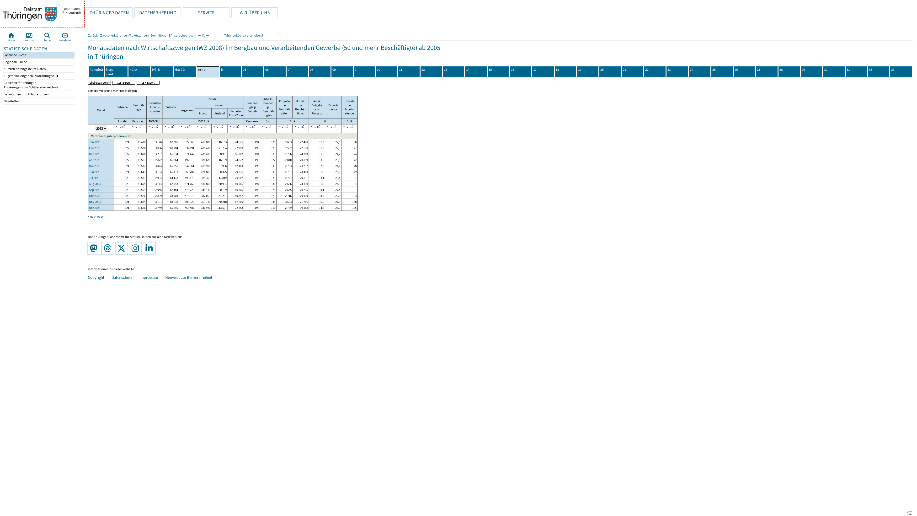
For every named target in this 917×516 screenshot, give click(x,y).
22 (647, 69)
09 (334, 69)
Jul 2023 (94, 178)
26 (736, 69)
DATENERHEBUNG (155, 13)
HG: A (133, 69)
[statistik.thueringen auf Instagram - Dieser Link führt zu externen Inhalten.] (136, 248)
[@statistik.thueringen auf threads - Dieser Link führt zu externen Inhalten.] (109, 248)
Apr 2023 (94, 160)
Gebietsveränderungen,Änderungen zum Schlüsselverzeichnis (30, 85)
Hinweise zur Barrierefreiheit (188, 277)
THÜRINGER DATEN (107, 13)
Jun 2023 (94, 172)
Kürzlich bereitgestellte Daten (24, 69)
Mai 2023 (94, 166)
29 (803, 69)
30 (825, 69)
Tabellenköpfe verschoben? (243, 35)
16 (512, 69)
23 (669, 69)
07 (289, 69)
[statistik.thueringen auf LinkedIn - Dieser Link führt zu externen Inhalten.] (150, 248)
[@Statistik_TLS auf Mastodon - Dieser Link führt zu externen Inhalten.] (95, 248)
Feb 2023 (94, 148)
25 (714, 69)
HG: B (156, 69)
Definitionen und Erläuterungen (26, 94)
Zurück (93, 35)
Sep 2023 (94, 190)
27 (758, 69)
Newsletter (11, 101)
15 (490, 69)
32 (870, 69)
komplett (96, 69)
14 (467, 69)
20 (602, 69)
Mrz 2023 (94, 154)
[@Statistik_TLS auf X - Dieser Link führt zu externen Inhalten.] (122, 248)
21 (624, 69)
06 (267, 69)
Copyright (96, 277)
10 (378, 69)
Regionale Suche (15, 62)
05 (244, 69)
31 (848, 69)
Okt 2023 (94, 196)
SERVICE (198, 13)
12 (423, 69)
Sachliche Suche (14, 55)
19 (579, 69)
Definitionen (159, 35)
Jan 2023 (94, 142)
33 (893, 69)
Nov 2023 (95, 202)
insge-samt (110, 71)
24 (691, 69)
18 (557, 69)
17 (535, 69)
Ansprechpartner (183, 35)
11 (400, 69)
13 (445, 69)
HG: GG (180, 69)
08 (311, 69)
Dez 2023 (94, 208)
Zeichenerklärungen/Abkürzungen (124, 35)
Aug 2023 (95, 184)
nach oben (97, 217)
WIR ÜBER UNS (250, 13)
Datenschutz (122, 277)
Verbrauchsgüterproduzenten (111, 136)
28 (781, 69)
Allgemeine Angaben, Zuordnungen (29, 76)
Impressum (148, 277)
